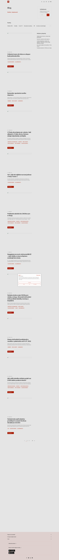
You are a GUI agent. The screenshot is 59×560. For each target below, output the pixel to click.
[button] (20, 275)
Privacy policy (38, 275)
